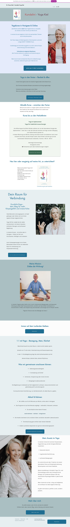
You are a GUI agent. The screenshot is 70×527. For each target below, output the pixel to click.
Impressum (17, 519)
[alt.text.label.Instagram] (58, 6)
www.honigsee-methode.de (39, 520)
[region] (35, 137)
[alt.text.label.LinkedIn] (56, 6)
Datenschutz (22, 519)
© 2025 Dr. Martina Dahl (20, 520)
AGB (27, 519)
